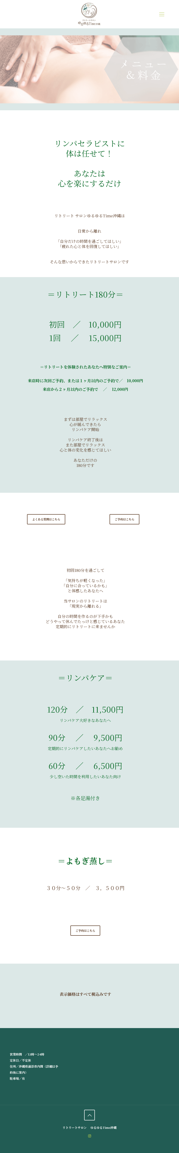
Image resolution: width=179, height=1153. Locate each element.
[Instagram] (89, 1135)
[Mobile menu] (162, 14)
